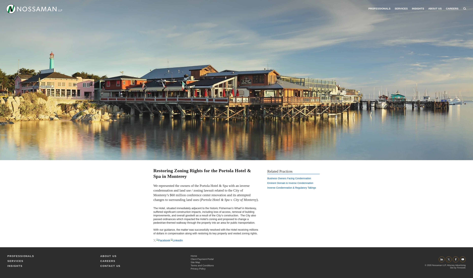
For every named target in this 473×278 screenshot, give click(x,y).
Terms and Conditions (202, 265)
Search (464, 10)
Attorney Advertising (456, 265)
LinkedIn (442, 259)
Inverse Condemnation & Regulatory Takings (291, 187)
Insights (418, 8)
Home (194, 256)
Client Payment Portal (202, 259)
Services (401, 8)
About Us (435, 8)
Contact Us (110, 265)
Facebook (456, 259)
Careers (452, 8)
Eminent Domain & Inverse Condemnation (290, 183)
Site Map (195, 262)
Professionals (379, 8)
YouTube (463, 259)
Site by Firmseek (458, 268)
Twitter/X (449, 259)
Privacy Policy (198, 268)
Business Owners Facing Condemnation (289, 178)
